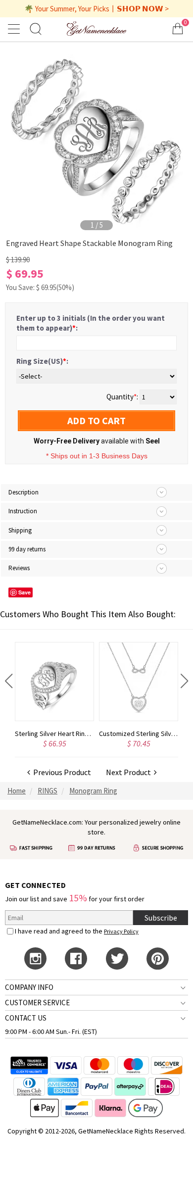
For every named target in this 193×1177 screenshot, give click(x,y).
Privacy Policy (121, 931)
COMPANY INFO (29, 987)
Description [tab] (23, 492)
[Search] (35, 28)
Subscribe (161, 918)
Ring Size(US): (42, 361)
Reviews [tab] (19, 568)
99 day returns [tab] (27, 549)
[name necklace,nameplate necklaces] (96, 28)
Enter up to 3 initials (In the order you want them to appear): (90, 323)
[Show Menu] (15, 28)
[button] (8, 681)
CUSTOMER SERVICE (37, 1002)
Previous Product (60, 772)
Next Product (130, 772)
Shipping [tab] (20, 530)
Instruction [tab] (22, 511)
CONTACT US (26, 1018)
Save (24, 592)
